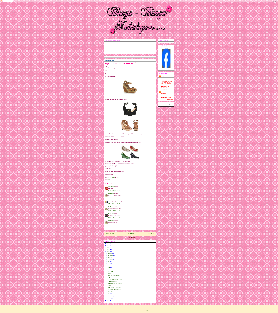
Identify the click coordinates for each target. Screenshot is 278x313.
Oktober (110, 257)
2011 (108, 249)
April (109, 269)
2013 (108, 245)
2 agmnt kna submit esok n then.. (115, 279)
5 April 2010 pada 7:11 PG (114, 190)
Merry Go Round (165, 76)
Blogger (146, 310)
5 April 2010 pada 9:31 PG (114, 197)
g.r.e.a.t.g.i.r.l (111, 213)
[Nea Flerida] (166, 67)
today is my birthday (112, 281)
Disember (110, 253)
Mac (109, 293)
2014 (108, 243)
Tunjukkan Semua (170, 99)
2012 (108, 247)
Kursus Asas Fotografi (166, 97)
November (110, 255)
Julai (109, 263)
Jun (109, 265)
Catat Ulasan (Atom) (132, 237)
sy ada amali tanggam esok (114, 275)
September (110, 259)
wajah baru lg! (111, 291)
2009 (108, 300)
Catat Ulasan (109, 227)
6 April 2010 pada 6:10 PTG (114, 217)
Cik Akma (110, 200)
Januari (109, 297)
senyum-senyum (165, 78)
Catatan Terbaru (109, 233)
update (109, 285)
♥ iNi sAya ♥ (110, 271)
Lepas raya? (163, 93)
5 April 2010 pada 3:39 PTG (114, 203)
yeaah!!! (109, 273)
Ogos (109, 261)
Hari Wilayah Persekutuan (164, 88)
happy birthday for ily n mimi (114, 287)
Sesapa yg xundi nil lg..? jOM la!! (115, 283)
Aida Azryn (163, 96)
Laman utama (130, 233)
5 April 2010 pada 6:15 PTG (114, 210)
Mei (109, 267)
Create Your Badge (166, 68)
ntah (109, 277)
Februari (110, 295)
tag (109, 179)
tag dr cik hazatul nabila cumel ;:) (115, 289)
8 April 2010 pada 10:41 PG (114, 224)
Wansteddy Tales (165, 86)
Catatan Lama (151, 233)
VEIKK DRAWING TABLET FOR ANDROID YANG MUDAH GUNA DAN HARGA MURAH (166, 81)
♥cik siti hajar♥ (164, 92)
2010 (108, 251)
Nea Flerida (111, 193)
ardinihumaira (111, 186)
